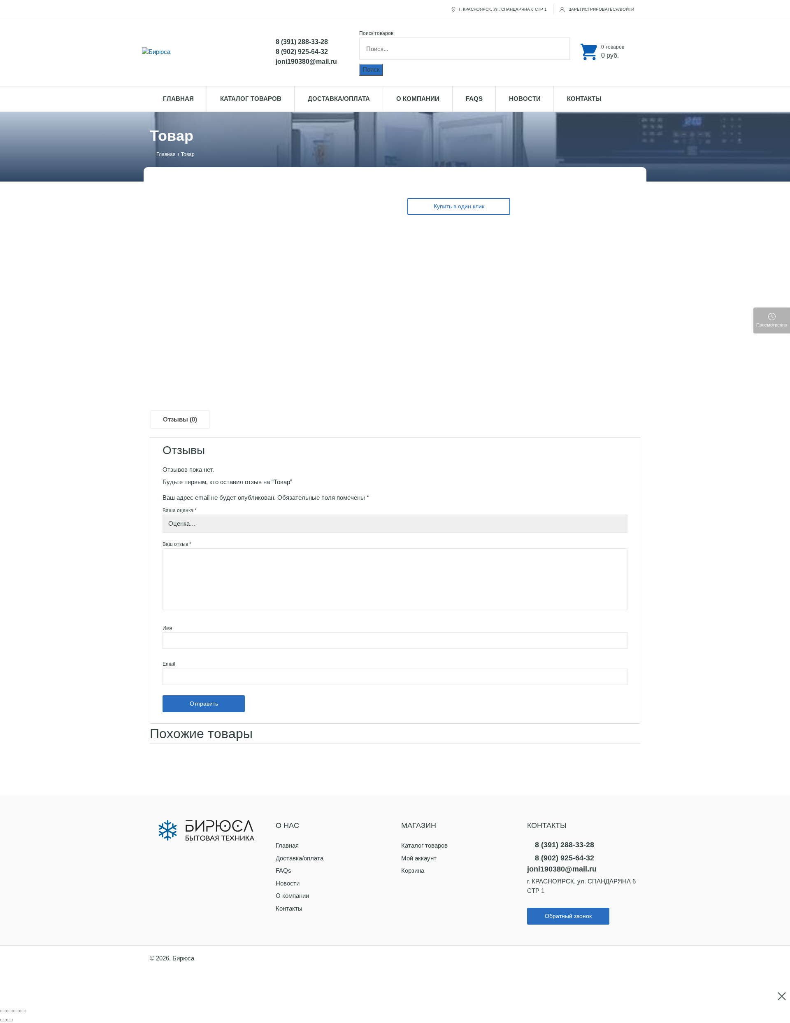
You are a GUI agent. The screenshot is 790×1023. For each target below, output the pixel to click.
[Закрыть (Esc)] (3, 1011)
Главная (178, 98)
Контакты (584, 98)
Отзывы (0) (180, 419)
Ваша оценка (180, 510)
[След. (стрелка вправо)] (10, 1020)
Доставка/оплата (339, 98)
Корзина (412, 870)
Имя (167, 628)
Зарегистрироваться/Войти (600, 9)
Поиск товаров (376, 33)
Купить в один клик (459, 206)
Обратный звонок (568, 916)
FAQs (474, 98)
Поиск (371, 69)
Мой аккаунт (419, 858)
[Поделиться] (10, 1011)
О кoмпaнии (417, 98)
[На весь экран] (16, 1011)
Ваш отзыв (177, 544)
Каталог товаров (250, 98)
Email (169, 664)
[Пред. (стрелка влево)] (3, 1020)
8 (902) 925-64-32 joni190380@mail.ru (306, 56)
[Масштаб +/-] (23, 1011)
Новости (525, 98)
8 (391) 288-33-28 (302, 41)
